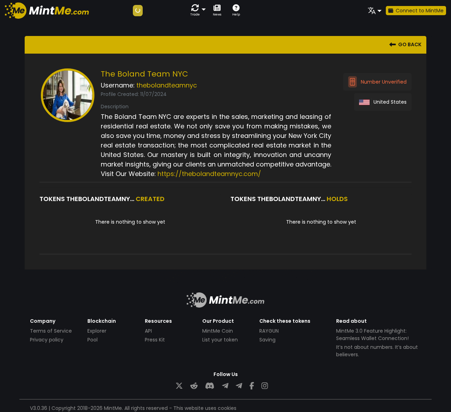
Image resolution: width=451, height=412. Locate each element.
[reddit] (194, 386)
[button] (197, 10)
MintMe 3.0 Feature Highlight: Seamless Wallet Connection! (372, 334)
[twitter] (179, 386)
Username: (118, 85)
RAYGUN (269, 330)
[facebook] (251, 386)
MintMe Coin (217, 330)
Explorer (96, 330)
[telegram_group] (225, 386)
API (148, 330)
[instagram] (264, 386)
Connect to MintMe (420, 10)
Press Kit (155, 339)
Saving (267, 339)
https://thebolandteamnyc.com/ (209, 173)
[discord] (209, 386)
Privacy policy (46, 339)
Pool (92, 339)
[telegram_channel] (239, 386)
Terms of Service (51, 330)
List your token (220, 339)
